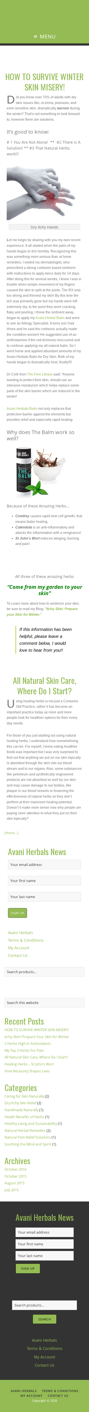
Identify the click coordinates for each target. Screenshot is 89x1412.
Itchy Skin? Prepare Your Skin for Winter (37, 1036)
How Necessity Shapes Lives (27, 1071)
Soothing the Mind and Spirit (28, 1144)
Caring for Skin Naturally (24, 1096)
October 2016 (16, 1169)
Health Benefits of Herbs (24, 1116)
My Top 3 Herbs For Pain (24, 1050)
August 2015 (15, 1183)
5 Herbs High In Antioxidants (28, 1043)
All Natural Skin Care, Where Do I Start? (44, 685)
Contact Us (18, 955)
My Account (18, 947)
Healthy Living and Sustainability (31, 1123)
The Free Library (39, 374)
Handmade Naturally (21, 1110)
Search (44, 1319)
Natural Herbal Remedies (25, 1130)
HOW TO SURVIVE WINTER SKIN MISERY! (44, 81)
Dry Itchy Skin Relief (20, 1103)
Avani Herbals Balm (22, 408)
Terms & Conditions (26, 940)
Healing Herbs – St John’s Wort (29, 1064)
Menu (48, 36)
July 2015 (12, 1190)
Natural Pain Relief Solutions (28, 1137)
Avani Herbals (45, 20)
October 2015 (16, 1176)
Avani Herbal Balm (49, 318)
